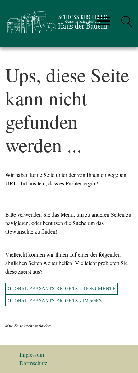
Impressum (31, 354)
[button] (127, 21)
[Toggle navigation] (103, 21)
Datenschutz (33, 363)
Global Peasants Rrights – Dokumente (62, 288)
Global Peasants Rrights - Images (55, 300)
